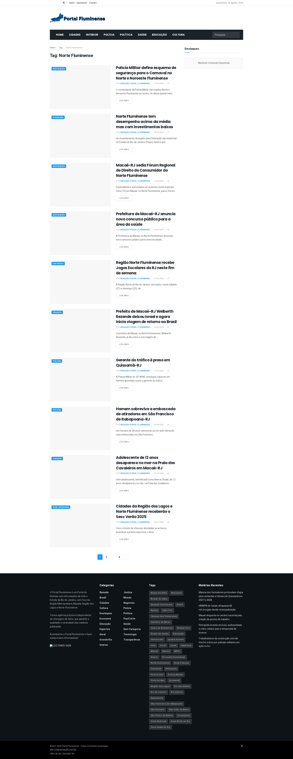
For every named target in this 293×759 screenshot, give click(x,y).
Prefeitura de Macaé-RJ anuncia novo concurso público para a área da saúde (145, 219)
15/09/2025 (158, 181)
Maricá (166, 651)
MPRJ (177, 651)
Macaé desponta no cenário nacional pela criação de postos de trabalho (220, 617)
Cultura (178, 34)
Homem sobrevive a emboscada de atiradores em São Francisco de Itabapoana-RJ (145, 414)
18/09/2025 (158, 132)
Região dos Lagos (160, 686)
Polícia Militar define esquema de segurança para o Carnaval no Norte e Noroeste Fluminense (146, 73)
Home (60, 34)
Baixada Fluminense (161, 604)
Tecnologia (129, 634)
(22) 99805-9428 (62, 645)
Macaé (154, 651)
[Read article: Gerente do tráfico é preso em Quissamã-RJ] (80, 379)
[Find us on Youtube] (55, 3)
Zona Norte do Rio (180, 721)
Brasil (103, 597)
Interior (92, 34)
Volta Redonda (158, 721)
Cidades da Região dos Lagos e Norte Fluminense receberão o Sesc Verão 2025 (144, 511)
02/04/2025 (158, 424)
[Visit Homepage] (77, 18)
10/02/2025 (158, 473)
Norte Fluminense (74, 47)
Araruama (176, 592)
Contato (93, 2)
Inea (153, 645)
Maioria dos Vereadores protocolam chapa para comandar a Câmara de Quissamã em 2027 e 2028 (221, 596)
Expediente (82, 2)
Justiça (127, 592)
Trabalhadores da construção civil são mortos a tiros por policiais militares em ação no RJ (219, 642)
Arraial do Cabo (159, 598)
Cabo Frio (167, 610)
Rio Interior (177, 692)
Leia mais (125, 100)
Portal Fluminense (70, 746)
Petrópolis (171, 668)
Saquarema (157, 698)
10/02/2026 (158, 83)
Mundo (127, 597)
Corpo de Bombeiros (162, 628)
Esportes (58, 263)
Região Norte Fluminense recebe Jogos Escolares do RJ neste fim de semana (145, 268)
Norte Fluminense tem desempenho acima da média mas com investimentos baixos (144, 122)
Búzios (154, 610)
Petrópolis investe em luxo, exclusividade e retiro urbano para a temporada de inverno (220, 629)
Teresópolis (183, 715)
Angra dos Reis (159, 592)
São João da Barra (179, 709)
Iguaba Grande (176, 639)
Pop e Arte (129, 618)
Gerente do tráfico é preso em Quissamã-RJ (143, 362)
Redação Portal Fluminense (135, 83)
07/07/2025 (158, 229)
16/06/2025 (158, 327)
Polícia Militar (175, 674)
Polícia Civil (157, 674)
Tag (60, 47)
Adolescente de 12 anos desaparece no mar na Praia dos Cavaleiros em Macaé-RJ (145, 463)
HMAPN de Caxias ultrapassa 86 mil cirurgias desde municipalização (217, 607)
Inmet (163, 645)
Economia (58, 117)
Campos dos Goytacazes (164, 616)
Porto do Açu (158, 680)
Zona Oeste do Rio (160, 727)
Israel (173, 645)
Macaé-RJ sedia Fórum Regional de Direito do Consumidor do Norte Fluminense (145, 170)
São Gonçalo (157, 709)
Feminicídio (157, 639)
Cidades (75, 34)
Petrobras (156, 668)
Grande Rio (106, 639)
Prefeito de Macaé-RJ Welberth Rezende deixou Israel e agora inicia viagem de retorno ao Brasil (146, 317)
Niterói (154, 657)
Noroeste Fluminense (173, 657)
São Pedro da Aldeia (162, 715)
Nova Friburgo (181, 662)
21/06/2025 (158, 278)
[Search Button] (237, 35)
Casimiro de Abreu (161, 622)
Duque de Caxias (160, 633)
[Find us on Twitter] (64, 3)
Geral (103, 634)
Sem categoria (61, 507)
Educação (159, 34)
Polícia (109, 34)
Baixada (104, 592)
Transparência (131, 639)
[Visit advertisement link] (214, 104)
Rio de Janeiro (159, 692)
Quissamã (174, 680)
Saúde (142, 34)
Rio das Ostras (182, 686)
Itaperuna (186, 645)
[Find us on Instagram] (59, 3)
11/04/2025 (158, 370)
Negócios (128, 603)
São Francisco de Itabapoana (166, 703)
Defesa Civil (183, 628)
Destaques (59, 68)
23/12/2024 (158, 522)
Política (126, 34)
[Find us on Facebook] (51, 3)
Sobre (72, 2)
